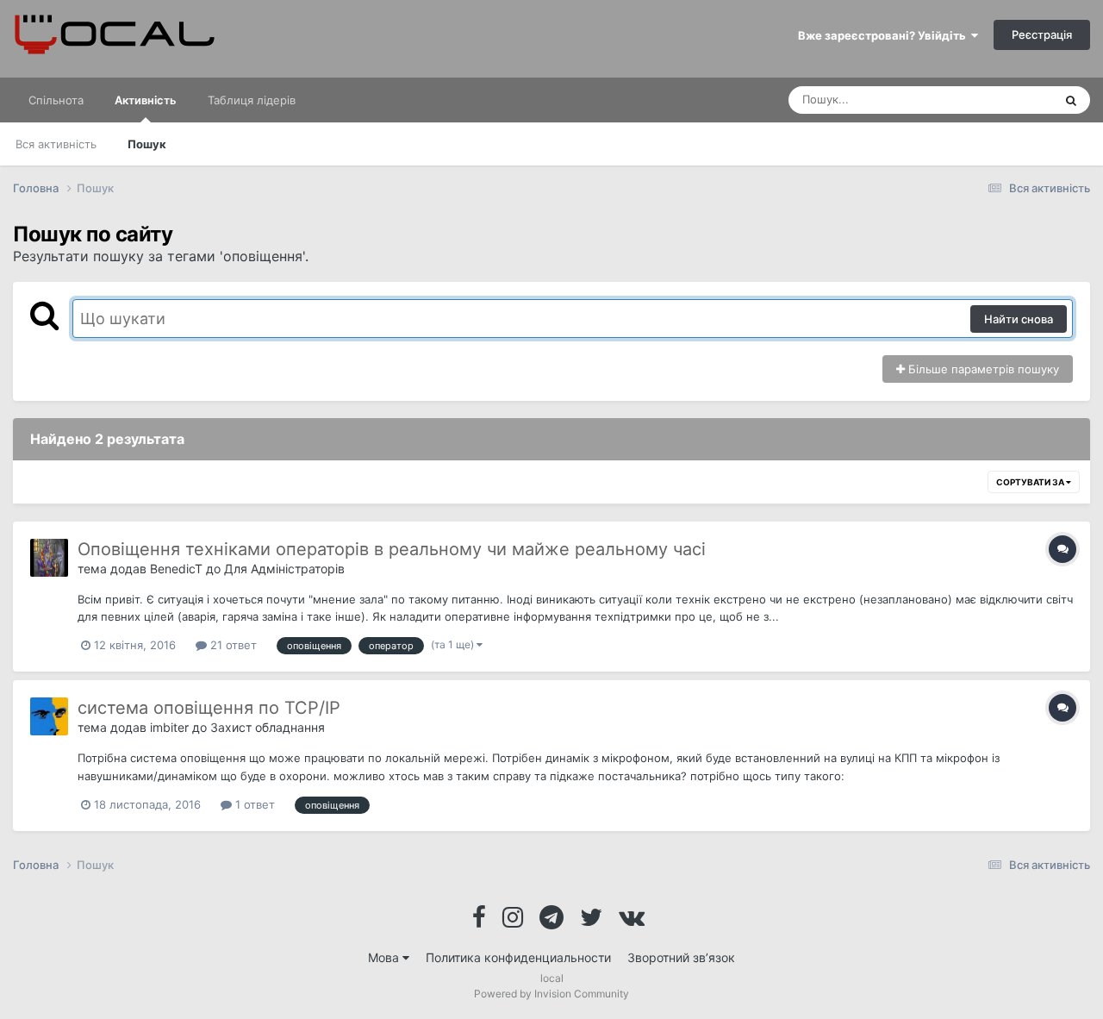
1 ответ (253, 804)
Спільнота (56, 100)
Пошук (147, 144)
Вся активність (56, 144)
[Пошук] (1071, 100)
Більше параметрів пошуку (982, 369)
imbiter (169, 727)
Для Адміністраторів (284, 568)
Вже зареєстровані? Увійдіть (884, 35)
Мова (385, 957)
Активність (146, 100)
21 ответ (232, 645)
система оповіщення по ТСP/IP (209, 707)
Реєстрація (1042, 34)
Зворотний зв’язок (681, 957)
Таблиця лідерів (252, 100)
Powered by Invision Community (551, 993)
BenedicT (176, 568)
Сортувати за (1031, 482)
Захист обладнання (267, 727)
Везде (1014, 99)
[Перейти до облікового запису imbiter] (49, 716)
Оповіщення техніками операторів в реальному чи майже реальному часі (392, 549)
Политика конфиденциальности (518, 957)
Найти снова (1018, 319)
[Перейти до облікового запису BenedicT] (49, 558)
